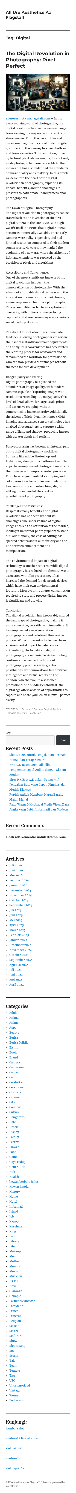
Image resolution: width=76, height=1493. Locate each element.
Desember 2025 (20, 890)
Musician (15, 1276)
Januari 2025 (18, 940)
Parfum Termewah (22, 1301)
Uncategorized (19, 1385)
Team (13, 1365)
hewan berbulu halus (24, 1181)
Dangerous (17, 1117)
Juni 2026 (16, 870)
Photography (13, 712)
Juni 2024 (16, 974)
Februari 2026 (19, 880)
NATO (13, 1281)
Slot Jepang (17, 1345)
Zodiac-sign (17, 1400)
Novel (13, 1286)
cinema (14, 1097)
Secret (13, 1331)
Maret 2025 (17, 930)
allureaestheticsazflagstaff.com (28, 118)
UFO (12, 1380)
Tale (12, 1360)
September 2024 (21, 960)
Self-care (15, 1336)
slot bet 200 (14, 1448)
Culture (14, 1112)
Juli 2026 (15, 865)
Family (14, 1137)
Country (15, 1107)
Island (13, 1211)
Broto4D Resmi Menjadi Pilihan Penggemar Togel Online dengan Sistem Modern (37, 769)
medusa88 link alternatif (23, 1438)
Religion (15, 1321)
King (12, 1231)
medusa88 (13, 1458)
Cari (8, 733)
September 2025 (21, 905)
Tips (12, 1375)
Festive (14, 1142)
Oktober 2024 (19, 955)
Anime (14, 1022)
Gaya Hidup (17, 1162)
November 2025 (20, 895)
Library (14, 1241)
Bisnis (13, 1047)
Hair (12, 1171)
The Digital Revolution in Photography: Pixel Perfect (37, 59)
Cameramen (17, 1067)
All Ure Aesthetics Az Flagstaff (23, 1482)
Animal (14, 1017)
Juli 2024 (15, 969)
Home (13, 1196)
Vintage (14, 1390)
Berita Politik (18, 1042)
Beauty (14, 1032)
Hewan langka (19, 1186)
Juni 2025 (16, 915)
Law (12, 1236)
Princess (15, 1316)
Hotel (13, 1201)
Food (12, 1152)
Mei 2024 (15, 979)
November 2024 (20, 950)
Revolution (35, 712)
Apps (12, 1027)
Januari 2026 (18, 885)
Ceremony (16, 1087)
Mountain (16, 1266)
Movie (13, 1271)
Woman (14, 1395)
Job (11, 1216)
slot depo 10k (15, 1468)
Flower (14, 1147)
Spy (11, 1350)
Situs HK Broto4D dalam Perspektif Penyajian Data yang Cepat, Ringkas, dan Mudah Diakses (37, 784)
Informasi (16, 1206)
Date (12, 1122)
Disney (14, 1132)
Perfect (57, 709)
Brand (13, 1057)
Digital (48, 709)
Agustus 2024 (18, 965)
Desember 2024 (20, 945)
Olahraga (15, 1291)
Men (12, 1256)
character (16, 1092)
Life (12, 1246)
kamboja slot (15, 1428)
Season (14, 1326)
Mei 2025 (15, 920)
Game (13, 1157)
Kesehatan (16, 1226)
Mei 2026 (16, 875)
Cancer (14, 1072)
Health (14, 1176)
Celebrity (15, 1082)
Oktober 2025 (19, 900)
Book (13, 1052)
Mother (14, 1261)
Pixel (25, 712)
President (16, 1306)
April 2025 (16, 925)
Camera (26, 709)
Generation (17, 1167)
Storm (13, 1355)
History (14, 1191)
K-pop (14, 1221)
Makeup (15, 1251)
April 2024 (16, 984)
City (12, 1102)
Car (11, 1077)
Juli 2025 (15, 910)
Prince (13, 1311)
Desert (14, 1127)
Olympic (15, 1296)
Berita (13, 1037)
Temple (14, 1370)
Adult (13, 1012)
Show (13, 1340)
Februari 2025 (19, 935)
